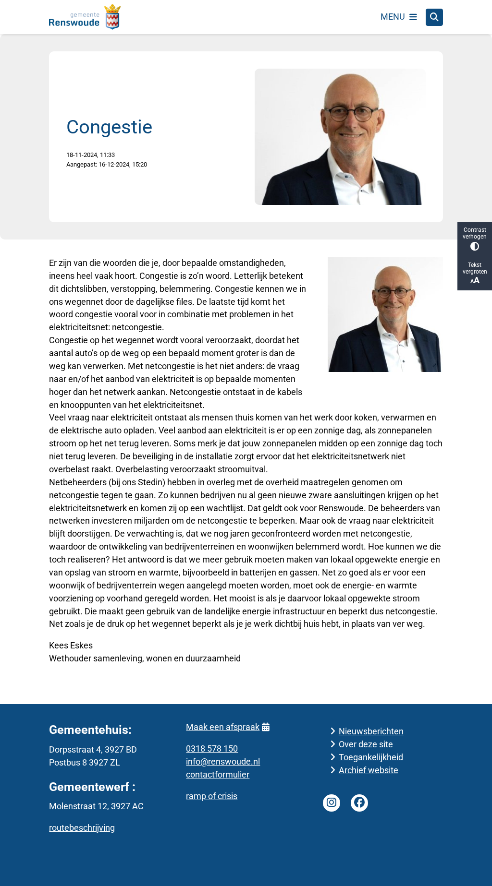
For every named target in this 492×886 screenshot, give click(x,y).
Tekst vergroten (475, 268)
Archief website (368, 770)
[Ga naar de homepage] (85, 17)
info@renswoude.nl (223, 761)
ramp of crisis (211, 796)
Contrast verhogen (475, 233)
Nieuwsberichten (371, 731)
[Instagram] (331, 803)
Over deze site (366, 744)
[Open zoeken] (434, 17)
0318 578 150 (212, 748)
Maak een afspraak (222, 727)
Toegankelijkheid (371, 757)
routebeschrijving (82, 828)
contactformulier (217, 774)
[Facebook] (359, 803)
